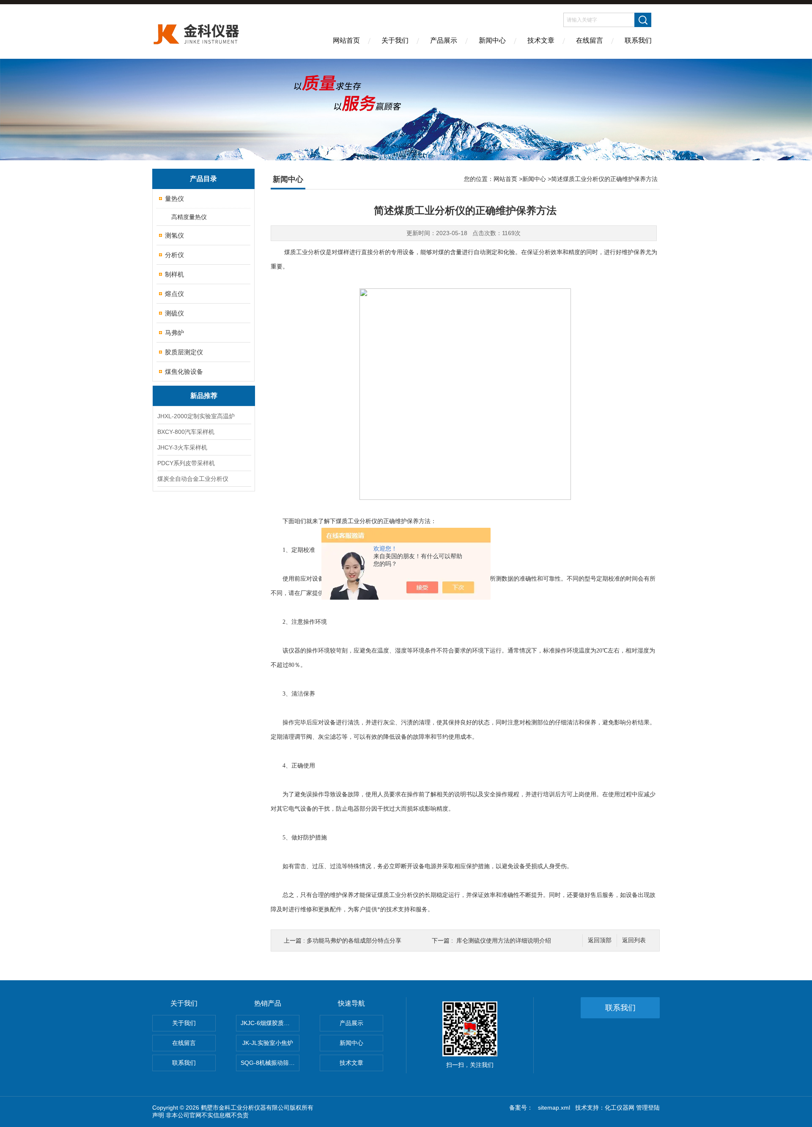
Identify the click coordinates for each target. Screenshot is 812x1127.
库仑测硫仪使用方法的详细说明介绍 (503, 940)
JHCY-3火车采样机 (182, 447)
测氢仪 (174, 235)
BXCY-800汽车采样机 (185, 431)
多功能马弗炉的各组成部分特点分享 (354, 940)
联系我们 (638, 40)
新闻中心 (492, 40)
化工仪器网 (619, 1107)
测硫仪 (174, 313)
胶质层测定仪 (184, 352)
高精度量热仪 (189, 217)
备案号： (521, 1107)
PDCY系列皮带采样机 (186, 463)
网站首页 (346, 40)
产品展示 (443, 40)
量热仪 (174, 198)
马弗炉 (174, 332)
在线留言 (589, 40)
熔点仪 (174, 293)
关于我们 (395, 40)
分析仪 (174, 254)
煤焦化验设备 (184, 371)
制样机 (174, 274)
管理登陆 (648, 1107)
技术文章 (540, 40)
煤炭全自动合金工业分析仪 (192, 478)
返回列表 (634, 940)
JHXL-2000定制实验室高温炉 (196, 416)
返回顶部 (600, 940)
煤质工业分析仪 (356, 521)
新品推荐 (203, 395)
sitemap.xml (554, 1107)
